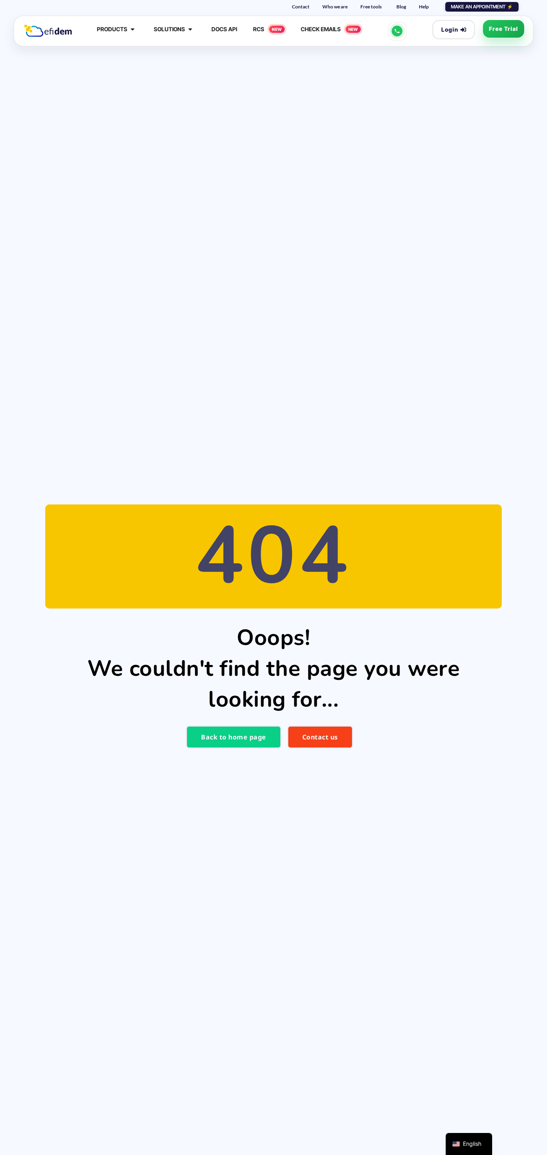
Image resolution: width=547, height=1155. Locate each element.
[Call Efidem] (397, 31)
